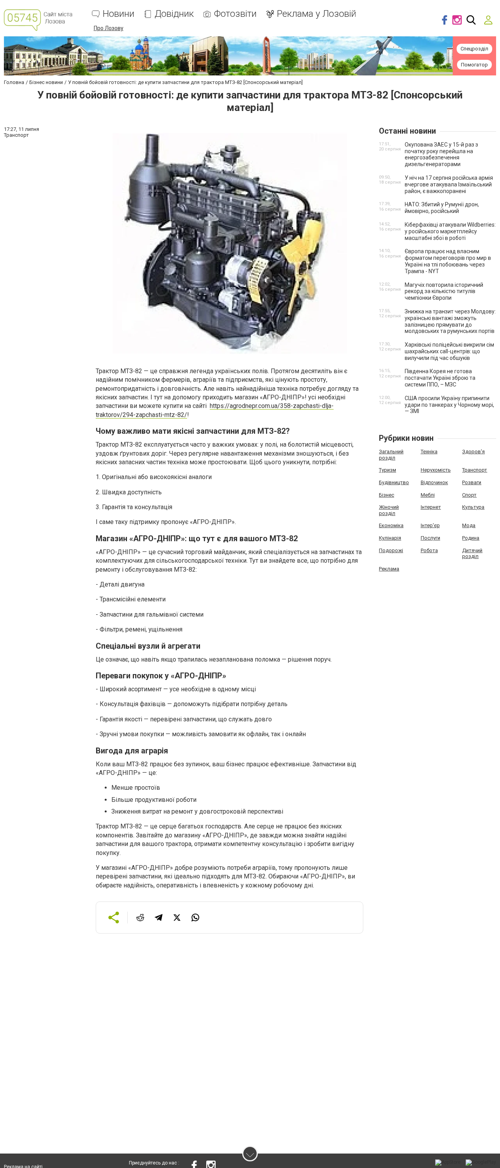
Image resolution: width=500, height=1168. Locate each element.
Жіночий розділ (389, 510)
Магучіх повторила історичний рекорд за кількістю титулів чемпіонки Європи (444, 291)
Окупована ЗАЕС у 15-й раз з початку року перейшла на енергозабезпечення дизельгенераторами (441, 154)
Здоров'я (473, 451)
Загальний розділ (391, 455)
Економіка (391, 525)
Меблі (428, 495)
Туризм (387, 470)
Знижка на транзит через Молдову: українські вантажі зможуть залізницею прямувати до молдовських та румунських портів (450, 321)
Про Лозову (108, 28)
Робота (429, 550)
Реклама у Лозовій (316, 14)
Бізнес (386, 495)
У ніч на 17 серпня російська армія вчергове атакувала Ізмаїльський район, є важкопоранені (449, 184)
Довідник (174, 14)
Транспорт (474, 470)
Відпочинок (434, 482)
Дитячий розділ (472, 553)
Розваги (471, 482)
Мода (468, 525)
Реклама (389, 569)
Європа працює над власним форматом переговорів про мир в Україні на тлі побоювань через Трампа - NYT (448, 261)
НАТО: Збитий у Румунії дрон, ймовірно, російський (442, 207)
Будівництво (394, 482)
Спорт (469, 495)
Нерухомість (436, 470)
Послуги (430, 538)
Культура (473, 507)
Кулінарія (390, 538)
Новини (118, 14)
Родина (470, 538)
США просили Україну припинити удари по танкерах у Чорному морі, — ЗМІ (449, 405)
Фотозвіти (235, 14)
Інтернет (431, 507)
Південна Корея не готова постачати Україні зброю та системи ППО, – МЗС (440, 378)
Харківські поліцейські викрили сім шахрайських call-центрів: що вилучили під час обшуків (449, 351)
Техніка (429, 451)
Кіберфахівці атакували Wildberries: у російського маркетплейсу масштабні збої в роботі (450, 231)
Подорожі (391, 550)
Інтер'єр (430, 525)
